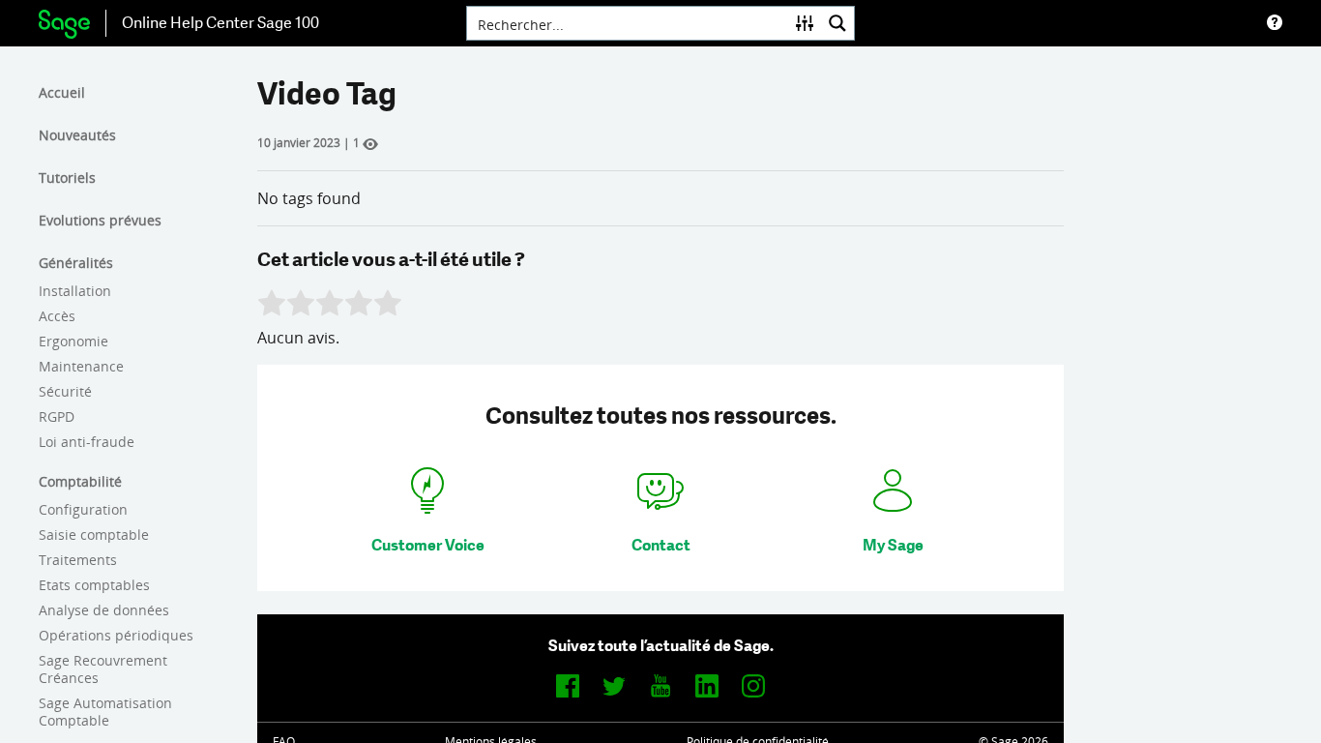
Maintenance (81, 366)
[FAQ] (1274, 23)
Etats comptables (94, 585)
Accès (57, 316)
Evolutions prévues (100, 220)
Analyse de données (104, 610)
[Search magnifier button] (837, 23)
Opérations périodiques (116, 635)
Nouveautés (77, 135)
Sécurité (65, 391)
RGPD (56, 416)
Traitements (78, 559)
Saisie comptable (94, 534)
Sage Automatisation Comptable (105, 711)
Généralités (76, 262)
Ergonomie (73, 341)
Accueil (62, 92)
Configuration (83, 509)
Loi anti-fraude (86, 441)
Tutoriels (67, 177)
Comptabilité (80, 481)
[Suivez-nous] (567, 685)
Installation (75, 291)
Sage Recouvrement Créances (103, 669)
